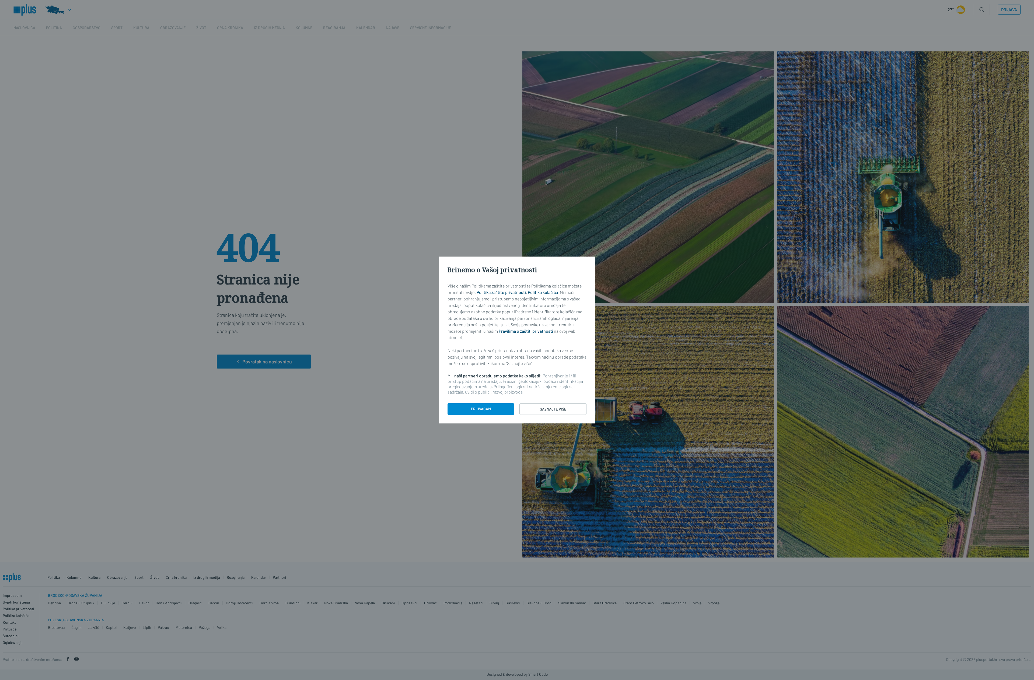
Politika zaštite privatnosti (501, 292)
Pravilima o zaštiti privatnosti (526, 331)
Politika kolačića (543, 292)
